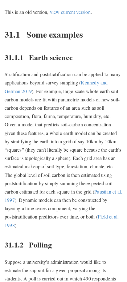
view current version (70, 12)
